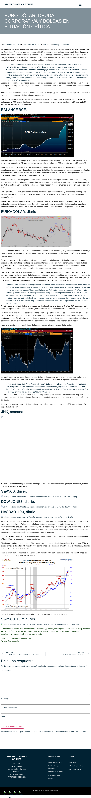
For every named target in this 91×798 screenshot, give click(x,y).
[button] (80, 5)
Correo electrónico (9, 708)
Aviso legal (72, 762)
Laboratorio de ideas (55, 772)
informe (63, 52)
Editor (50, 779)
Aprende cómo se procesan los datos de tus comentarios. (63, 731)
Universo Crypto (54, 775)
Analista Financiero (54, 762)
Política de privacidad (76, 766)
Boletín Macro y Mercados (53, 767)
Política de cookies (75, 769)
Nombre (5, 699)
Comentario (6, 670)
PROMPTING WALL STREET (18, 4)
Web (3, 716)
